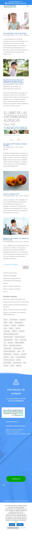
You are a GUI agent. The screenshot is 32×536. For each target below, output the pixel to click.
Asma (5, 328)
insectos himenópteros (9, 351)
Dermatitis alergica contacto (11, 334)
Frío (5, 342)
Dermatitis (21, 331)
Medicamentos (7, 354)
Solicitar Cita (16, 479)
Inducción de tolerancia (15, 345)
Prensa (5, 292)
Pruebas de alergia (20, 357)
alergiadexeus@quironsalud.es (16, 426)
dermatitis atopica (8, 337)
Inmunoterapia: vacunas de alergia (14, 33)
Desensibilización (8, 339)
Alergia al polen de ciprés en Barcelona (15, 310)
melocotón (16, 354)
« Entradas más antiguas (10, 264)
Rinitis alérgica (7, 362)
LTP (23, 351)
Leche (18, 351)
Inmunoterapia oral (18, 348)
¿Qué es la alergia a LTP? (11, 194)
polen (12, 357)
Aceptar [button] (12, 524)
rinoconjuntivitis (17, 362)
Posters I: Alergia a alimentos (11, 286)
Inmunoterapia (7, 348)
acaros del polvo (14, 319)
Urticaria (6, 365)
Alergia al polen (19, 322)
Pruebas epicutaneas (9, 360)
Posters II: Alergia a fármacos (11, 289)
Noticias (26, 35)
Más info (23, 528)
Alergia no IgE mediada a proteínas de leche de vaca (16, 239)
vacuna (12, 365)
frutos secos (23, 339)
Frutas (16, 339)
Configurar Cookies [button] (13, 528)
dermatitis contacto (20, 337)
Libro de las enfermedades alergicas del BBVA (15, 144)
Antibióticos (21, 325)
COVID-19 (14, 331)
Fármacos (10, 342)
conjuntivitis (7, 331)
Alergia (11, 322)
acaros (5, 319)
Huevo (5, 345)
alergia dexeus (10, 35)
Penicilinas (23, 354)
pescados (6, 357)
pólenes (18, 360)
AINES (5, 322)
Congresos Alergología (9, 276)
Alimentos (6, 325)
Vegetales (18, 365)
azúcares (11, 328)
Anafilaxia (13, 325)
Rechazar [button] (20, 524)
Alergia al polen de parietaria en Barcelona (16, 302)
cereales (18, 328)
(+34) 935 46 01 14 (16, 2)
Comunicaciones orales (10, 273)
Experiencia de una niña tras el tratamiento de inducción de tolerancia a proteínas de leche (13, 81)
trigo (24, 362)
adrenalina (22, 319)
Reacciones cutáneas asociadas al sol (14, 299)
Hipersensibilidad (19, 342)
